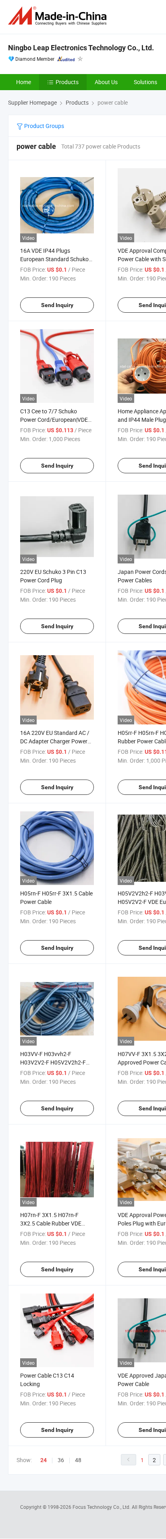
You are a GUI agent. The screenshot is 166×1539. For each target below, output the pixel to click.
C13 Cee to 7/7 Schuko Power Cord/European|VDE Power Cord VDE (54, 419)
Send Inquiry (57, 305)
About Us (106, 82)
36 (61, 1460)
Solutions (145, 82)
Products (67, 82)
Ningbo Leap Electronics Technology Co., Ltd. (81, 47)
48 (78, 1460)
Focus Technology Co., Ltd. (102, 1507)
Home (23, 82)
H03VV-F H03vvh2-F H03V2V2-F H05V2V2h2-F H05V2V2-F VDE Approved (53, 1062)
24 (43, 1460)
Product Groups (43, 126)
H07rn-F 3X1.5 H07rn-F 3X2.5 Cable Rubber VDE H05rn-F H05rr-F (50, 1223)
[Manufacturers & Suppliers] (59, 15)
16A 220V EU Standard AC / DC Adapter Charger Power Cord (54, 741)
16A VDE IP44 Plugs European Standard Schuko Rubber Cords (54, 259)
